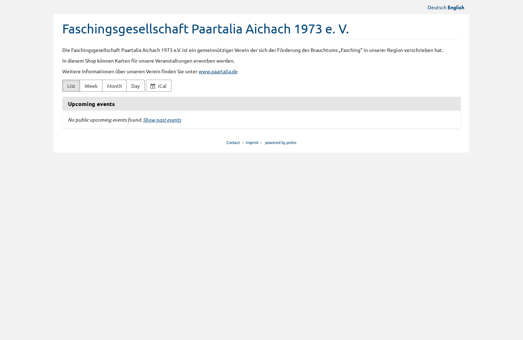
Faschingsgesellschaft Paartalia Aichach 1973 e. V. (205, 28)
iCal (162, 86)
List (71, 86)
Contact (233, 142)
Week (91, 86)
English (456, 7)
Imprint (252, 142)
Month (114, 86)
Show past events (162, 119)
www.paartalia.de (218, 71)
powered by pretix (281, 142)
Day (135, 86)
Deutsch (437, 7)
